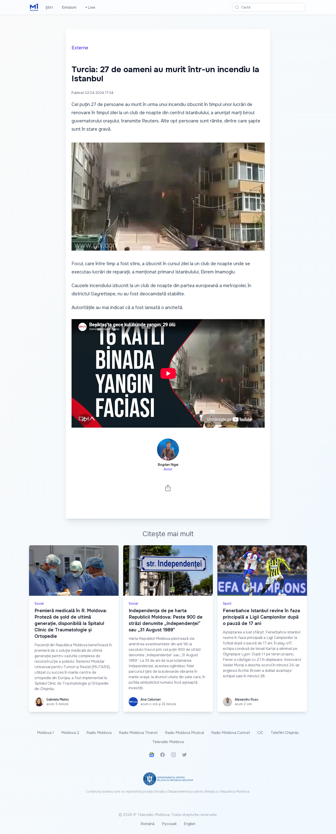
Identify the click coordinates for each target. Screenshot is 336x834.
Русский (169, 823)
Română (148, 823)
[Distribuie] (168, 487)
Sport (227, 603)
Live (90, 7)
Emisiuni (69, 7)
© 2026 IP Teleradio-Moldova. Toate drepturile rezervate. (168, 814)
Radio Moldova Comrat (230, 732)
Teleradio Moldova (168, 741)
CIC (260, 732)
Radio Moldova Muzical (184, 732)
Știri (49, 7)
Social (39, 603)
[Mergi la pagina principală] (34, 7)
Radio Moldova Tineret (138, 732)
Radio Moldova (99, 732)
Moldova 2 (70, 732)
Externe (80, 48)
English (189, 823)
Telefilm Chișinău (285, 732)
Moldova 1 (45, 732)
